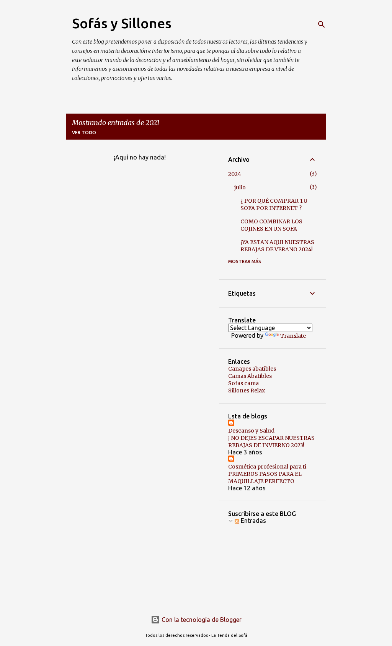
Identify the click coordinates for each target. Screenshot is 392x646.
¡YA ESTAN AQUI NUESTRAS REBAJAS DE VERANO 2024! (277, 246)
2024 (234, 174)
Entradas (252, 520)
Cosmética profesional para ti (267, 466)
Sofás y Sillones (122, 23)
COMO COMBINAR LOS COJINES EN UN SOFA (271, 225)
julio (240, 187)
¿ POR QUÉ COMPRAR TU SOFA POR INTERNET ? (273, 204)
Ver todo (84, 132)
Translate (293, 335)
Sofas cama (243, 383)
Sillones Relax (246, 390)
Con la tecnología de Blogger (201, 619)
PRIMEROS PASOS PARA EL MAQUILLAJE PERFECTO (265, 477)
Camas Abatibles (250, 376)
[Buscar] (321, 24)
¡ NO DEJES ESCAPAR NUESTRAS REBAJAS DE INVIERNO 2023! (271, 441)
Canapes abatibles (252, 368)
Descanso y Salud (251, 430)
